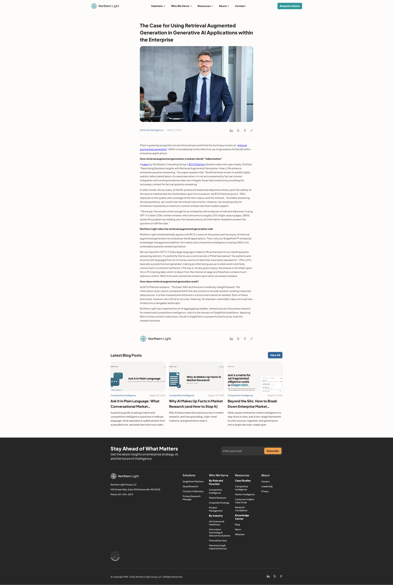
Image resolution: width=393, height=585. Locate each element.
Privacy (265, 491)
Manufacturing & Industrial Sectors (218, 547)
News (238, 529)
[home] (105, 6)
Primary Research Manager (191, 498)
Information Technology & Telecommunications (219, 532)
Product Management (216, 509)
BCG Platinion (197, 164)
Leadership (267, 486)
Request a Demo (290, 6)
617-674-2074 (125, 494)
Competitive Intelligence (215, 491)
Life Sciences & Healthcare (216, 523)
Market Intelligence (245, 494)
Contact (240, 6)
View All (275, 355)
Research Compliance (241, 509)
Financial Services (218, 540)
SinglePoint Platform (193, 481)
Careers (265, 481)
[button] (158, 6)
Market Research (217, 497)
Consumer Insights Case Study (244, 501)
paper (145, 164)
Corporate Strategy (219, 502)
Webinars (240, 534)
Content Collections (193, 491)
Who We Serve (180, 6)
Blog (237, 524)
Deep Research (190, 486)
